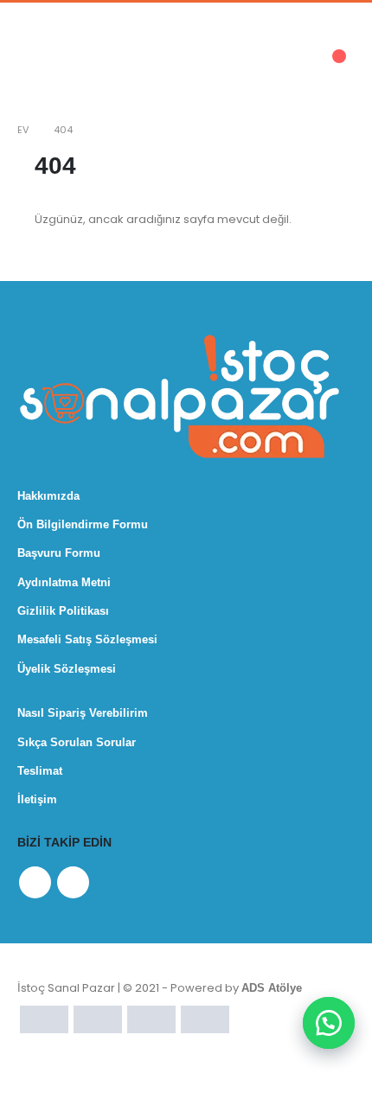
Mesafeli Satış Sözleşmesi (87, 639)
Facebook (35, 882)
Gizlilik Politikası (63, 610)
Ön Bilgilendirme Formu (82, 524)
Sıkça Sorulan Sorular (76, 742)
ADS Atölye (271, 987)
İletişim (37, 799)
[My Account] (224, 66)
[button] (329, 1023)
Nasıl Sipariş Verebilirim (82, 712)
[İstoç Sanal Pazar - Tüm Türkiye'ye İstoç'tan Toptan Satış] (90, 64)
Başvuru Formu (58, 552)
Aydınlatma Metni (64, 582)
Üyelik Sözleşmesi (66, 668)
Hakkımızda (48, 495)
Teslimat (39, 770)
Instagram (73, 882)
